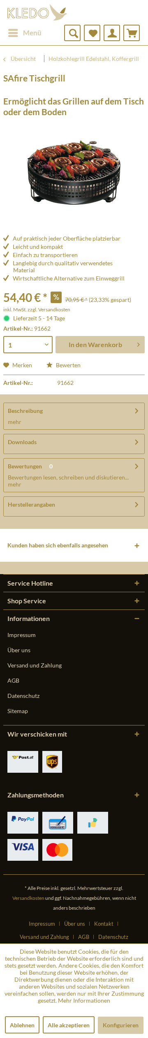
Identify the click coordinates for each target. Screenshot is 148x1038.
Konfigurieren (121, 1025)
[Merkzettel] (92, 33)
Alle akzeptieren (69, 1025)
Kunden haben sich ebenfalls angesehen (57, 545)
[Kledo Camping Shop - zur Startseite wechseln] (37, 12)
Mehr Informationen (84, 1000)
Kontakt (103, 923)
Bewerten (68, 364)
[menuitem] (24, 33)
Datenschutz (23, 695)
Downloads (22, 441)
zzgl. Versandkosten (49, 309)
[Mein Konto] (112, 33)
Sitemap (17, 710)
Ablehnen (22, 1025)
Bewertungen (25, 466)
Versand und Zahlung (34, 665)
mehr (14, 421)
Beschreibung (25, 410)
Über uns (18, 649)
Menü (32, 32)
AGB (13, 680)
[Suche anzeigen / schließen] (72, 33)
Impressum (21, 634)
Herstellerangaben (31, 504)
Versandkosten (28, 898)
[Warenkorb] (131, 33)
